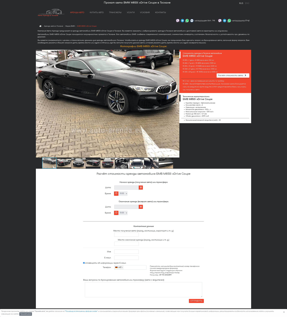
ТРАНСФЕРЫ (115, 13)
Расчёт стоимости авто (231, 75)
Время (108, 194)
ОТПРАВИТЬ (196, 301)
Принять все (25, 314)
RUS (241, 3)
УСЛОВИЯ (145, 13)
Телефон (107, 267)
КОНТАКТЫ (160, 13)
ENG (247, 3)
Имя (109, 252)
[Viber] (178, 20)
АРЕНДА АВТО (77, 13)
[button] (177, 103)
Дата (108, 188)
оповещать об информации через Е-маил (105, 263)
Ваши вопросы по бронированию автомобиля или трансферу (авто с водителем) (123, 280)
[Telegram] (182, 20)
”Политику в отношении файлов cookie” (81, 311)
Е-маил (107, 258)
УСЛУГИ (131, 13)
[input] (126, 187)
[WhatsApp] (187, 20)
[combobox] (118, 267)
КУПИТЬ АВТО (97, 13)
